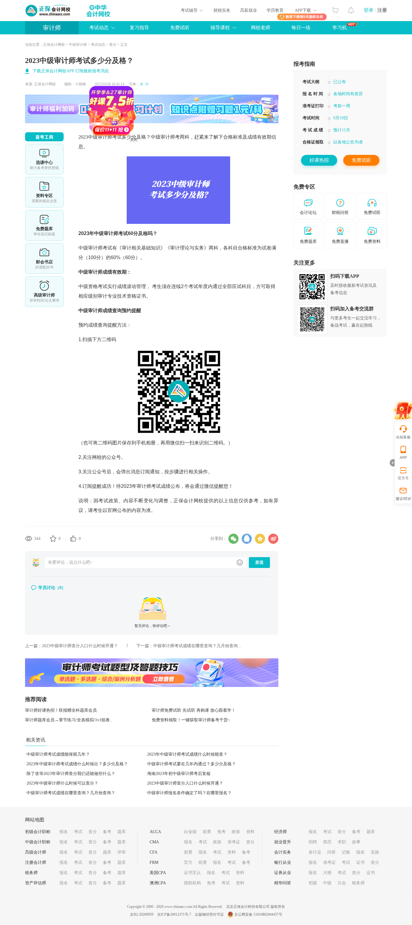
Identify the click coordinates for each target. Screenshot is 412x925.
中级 (327, 883)
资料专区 (44, 192)
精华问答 (282, 883)
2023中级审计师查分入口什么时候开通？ (80, 646)
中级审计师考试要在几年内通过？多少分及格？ (191, 764)
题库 (121, 831)
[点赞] (73, 538)
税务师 (31, 872)
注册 (382, 10)
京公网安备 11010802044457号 (258, 914)
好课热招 (319, 160)
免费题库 (44, 225)
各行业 (315, 852)
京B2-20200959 (142, 914)
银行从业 (282, 862)
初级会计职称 (37, 831)
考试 (78, 831)
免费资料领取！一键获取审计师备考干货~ (191, 720)
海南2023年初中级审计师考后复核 (179, 773)
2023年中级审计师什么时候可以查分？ (62, 783)
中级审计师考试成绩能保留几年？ (58, 754)
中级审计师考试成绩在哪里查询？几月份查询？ (71, 793)
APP (403, 458)
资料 (250, 831)
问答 (331, 852)
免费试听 (179, 27)
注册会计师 (35, 862)
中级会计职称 (37, 842)
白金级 (190, 831)
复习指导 (139, 27)
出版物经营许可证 (209, 914)
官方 (188, 862)
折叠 (392, 462)
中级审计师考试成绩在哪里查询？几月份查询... (197, 646)
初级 (313, 883)
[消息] (351, 9)
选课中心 (44, 159)
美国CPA (158, 872)
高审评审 (44, 292)
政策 (236, 831)
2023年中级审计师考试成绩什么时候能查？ (187, 754)
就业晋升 (282, 842)
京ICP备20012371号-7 (174, 914)
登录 (368, 10)
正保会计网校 (54, 44)
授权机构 (192, 883)
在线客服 (403, 437)
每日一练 (301, 27)
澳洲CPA (158, 883)
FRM (154, 862)
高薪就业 (248, 10)
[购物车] (335, 9)
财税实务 (222, 10)
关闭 (152, 158)
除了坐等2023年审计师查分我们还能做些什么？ (71, 773)
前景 (207, 831)
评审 (121, 852)
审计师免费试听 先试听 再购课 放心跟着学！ (194, 710)
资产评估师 (35, 883)
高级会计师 (35, 852)
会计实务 (282, 852)
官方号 (403, 478)
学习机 (339, 27)
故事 (356, 842)
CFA (153, 852)
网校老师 (260, 27)
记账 (346, 852)
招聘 (313, 842)
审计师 (52, 27)
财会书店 (44, 258)
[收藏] (53, 538)
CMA (154, 842)
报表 (360, 852)
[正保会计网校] (48, 10)
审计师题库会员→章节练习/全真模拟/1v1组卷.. (68, 720)
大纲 (327, 872)
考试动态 (98, 44)
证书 (360, 862)
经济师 (280, 831)
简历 (327, 842)
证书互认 (192, 872)
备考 (107, 831)
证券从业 (282, 872)
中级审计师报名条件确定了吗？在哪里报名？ (189, 793)
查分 (112, 44)
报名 (63, 831)
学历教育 (275, 10)
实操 (375, 852)
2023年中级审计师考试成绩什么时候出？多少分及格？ (77, 764)
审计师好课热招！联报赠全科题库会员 (61, 710)
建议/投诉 (403, 499)
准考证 (233, 842)
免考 (221, 831)
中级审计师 (78, 44)
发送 (259, 562)
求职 (342, 842)
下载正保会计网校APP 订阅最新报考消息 (71, 71)
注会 (342, 883)
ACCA (155, 831)
